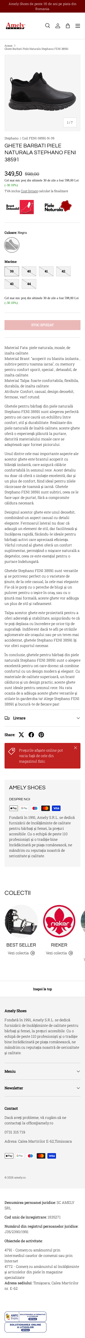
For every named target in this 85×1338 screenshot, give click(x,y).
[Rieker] (59, 921)
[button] (68, 26)
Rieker (59, 945)
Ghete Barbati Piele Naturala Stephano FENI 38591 (36, 48)
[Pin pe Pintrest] (41, 735)
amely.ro (20, 1177)
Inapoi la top (42, 989)
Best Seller (21, 945)
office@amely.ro (39, 1122)
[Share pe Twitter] (21, 735)
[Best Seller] (21, 921)
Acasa (8, 45)
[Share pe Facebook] (31, 735)
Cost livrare (29, 191)
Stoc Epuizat (42, 325)
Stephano (12, 138)
